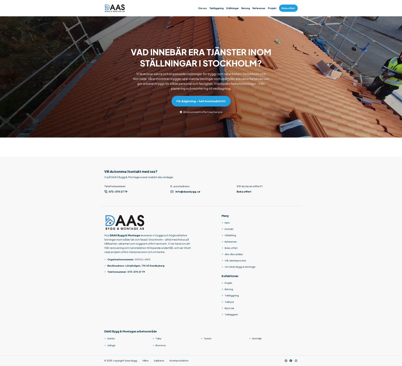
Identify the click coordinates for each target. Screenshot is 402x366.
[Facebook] (290, 360)
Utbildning (230, 235)
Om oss (202, 8)
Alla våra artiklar (234, 254)
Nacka (111, 338)
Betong (245, 8)
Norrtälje (257, 338)
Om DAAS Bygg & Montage (240, 266)
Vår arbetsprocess (235, 260)
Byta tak (229, 308)
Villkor (145, 360)
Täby (158, 338)
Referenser (259, 8)
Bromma (161, 345)
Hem (227, 222)
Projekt (272, 8)
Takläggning (216, 8)
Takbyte (229, 302)
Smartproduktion (179, 360)
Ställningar (232, 8)
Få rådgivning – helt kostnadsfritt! (201, 101)
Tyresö (208, 338)
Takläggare (231, 314)
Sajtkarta (159, 360)
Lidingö (111, 345)
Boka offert (288, 8)
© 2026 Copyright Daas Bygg (120, 360)
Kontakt (229, 229)
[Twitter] (296, 360)
